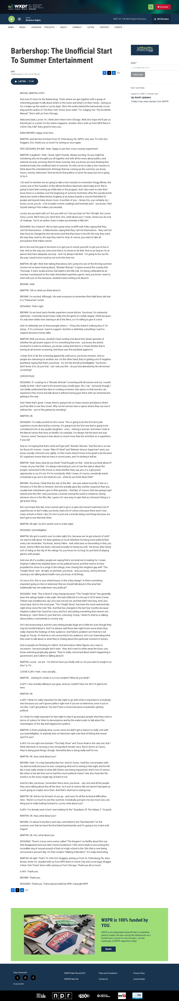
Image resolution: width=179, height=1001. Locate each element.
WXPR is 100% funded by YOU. (124, 922)
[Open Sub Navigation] (16, 27)
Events (118, 27)
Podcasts (49, 27)
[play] (11, 19)
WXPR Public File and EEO (74, 973)
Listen (90, 27)
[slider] (23, 19)
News (11, 27)
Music (23, 27)
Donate (164, 7)
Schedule (36, 27)
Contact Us (103, 979)
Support (104, 27)
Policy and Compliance (108, 973)
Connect (77, 27)
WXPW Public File (71, 979)
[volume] (19, 19)
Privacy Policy (139, 973)
